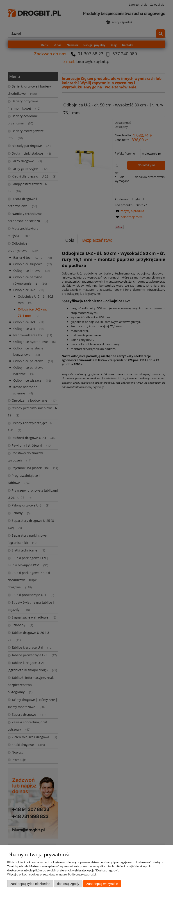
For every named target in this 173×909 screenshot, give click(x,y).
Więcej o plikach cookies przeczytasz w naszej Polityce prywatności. (51, 874)
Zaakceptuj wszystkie (102, 884)
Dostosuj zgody (68, 884)
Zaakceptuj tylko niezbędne (30, 884)
